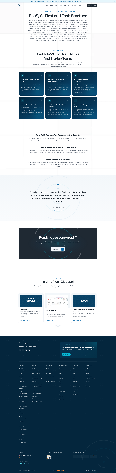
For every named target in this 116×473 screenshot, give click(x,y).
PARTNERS (66, 5)
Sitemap (88, 386)
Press (74, 373)
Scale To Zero (76, 396)
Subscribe (65, 354)
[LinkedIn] (20, 350)
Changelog (75, 389)
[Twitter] (23, 350)
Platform (21, 368)
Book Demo (90, 5)
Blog (74, 370)
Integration (21, 411)
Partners (88, 370)
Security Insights (76, 386)
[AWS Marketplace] (77, 456)
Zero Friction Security (37, 401)
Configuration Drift (23, 391)
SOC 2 (60, 368)
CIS (60, 386)
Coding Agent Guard (23, 437)
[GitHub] (26, 350)
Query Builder (35, 396)
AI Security (21, 431)
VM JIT (20, 416)
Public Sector (49, 378)
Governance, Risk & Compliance (36, 390)
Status (87, 383)
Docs (74, 376)
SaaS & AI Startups (50, 383)
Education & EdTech (50, 381)
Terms (92, 470)
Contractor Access (23, 429)
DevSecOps (35, 370)
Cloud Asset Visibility (36, 386)
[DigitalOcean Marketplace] (85, 456)
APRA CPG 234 (62, 391)
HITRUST (61, 383)
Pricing (74, 368)
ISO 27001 (61, 370)
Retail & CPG (48, 373)
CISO (33, 368)
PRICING (74, 5)
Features (21, 376)
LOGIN (79, 5)
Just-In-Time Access (36, 393)
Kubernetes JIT (22, 418)
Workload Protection (23, 396)
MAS (60, 394)
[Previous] (56, 326)
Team (87, 368)
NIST (60, 381)
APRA (60, 389)
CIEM (20, 398)
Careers (88, 373)
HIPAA (60, 373)
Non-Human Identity (23, 393)
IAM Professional (36, 376)
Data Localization (36, 398)
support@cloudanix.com (24, 463)
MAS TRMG (61, 396)
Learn (74, 378)
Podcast (75, 391)
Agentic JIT (21, 426)
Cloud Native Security (37, 383)
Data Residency (22, 404)
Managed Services (50, 376)
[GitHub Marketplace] (93, 456)
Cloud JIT (21, 413)
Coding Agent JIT (23, 434)
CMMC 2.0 (61, 399)
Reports (20, 439)
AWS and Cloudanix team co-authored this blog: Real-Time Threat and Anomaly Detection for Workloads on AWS (58, 1)
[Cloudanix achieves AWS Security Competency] (49, 457)
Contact (88, 381)
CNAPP (20, 373)
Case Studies (76, 381)
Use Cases (75, 383)
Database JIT (22, 421)
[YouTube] (29, 350)
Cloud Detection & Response (23, 387)
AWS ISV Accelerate (90, 378)
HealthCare (48, 370)
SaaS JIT (21, 424)
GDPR (60, 376)
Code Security (22, 401)
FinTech (47, 368)
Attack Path (21, 381)
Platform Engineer (36, 373)
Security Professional (37, 378)
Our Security (89, 376)
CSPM (20, 378)
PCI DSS (61, 378)
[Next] (59, 326)
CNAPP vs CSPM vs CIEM (23, 443)
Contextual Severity (23, 383)
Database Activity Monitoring (23, 407)
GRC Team (34, 381)
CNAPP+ (21, 370)
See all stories (57, 210)
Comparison (75, 394)
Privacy (87, 470)
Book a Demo (56, 249)
